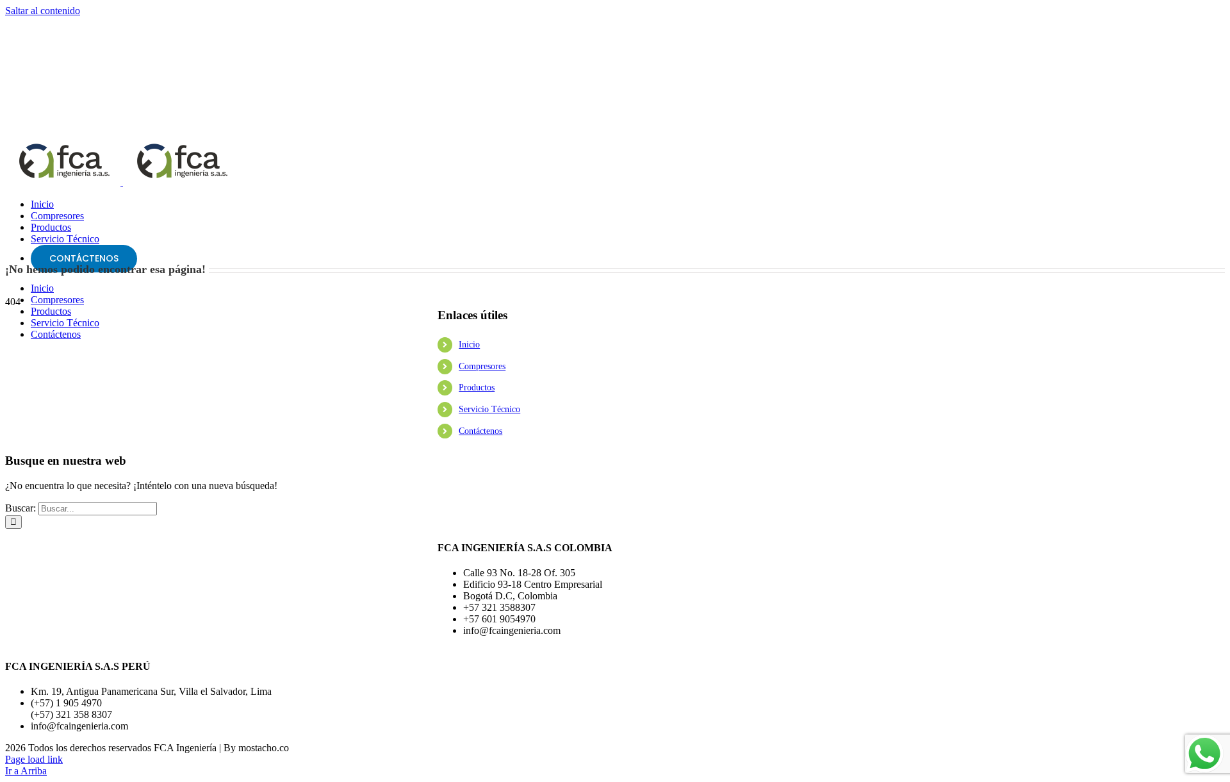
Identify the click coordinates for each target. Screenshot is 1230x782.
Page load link (34, 759)
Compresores (482, 366)
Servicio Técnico (489, 409)
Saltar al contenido (42, 10)
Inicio (469, 344)
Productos (477, 387)
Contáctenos (480, 431)
